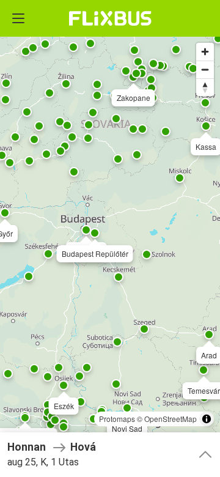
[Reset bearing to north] (205, 87)
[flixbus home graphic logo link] (110, 18)
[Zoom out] (205, 69)
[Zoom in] (205, 52)
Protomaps (117, 418)
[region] (110, 238)
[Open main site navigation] (18, 18)
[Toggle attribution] (206, 419)
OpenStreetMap (170, 418)
